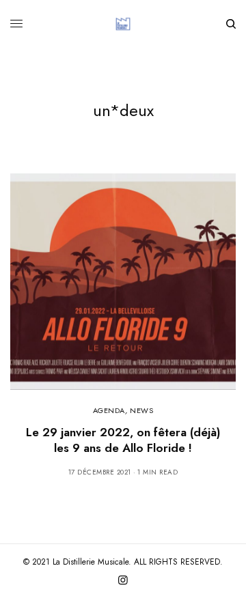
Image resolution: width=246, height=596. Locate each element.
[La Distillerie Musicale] (123, 24)
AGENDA (109, 410)
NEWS (141, 410)
